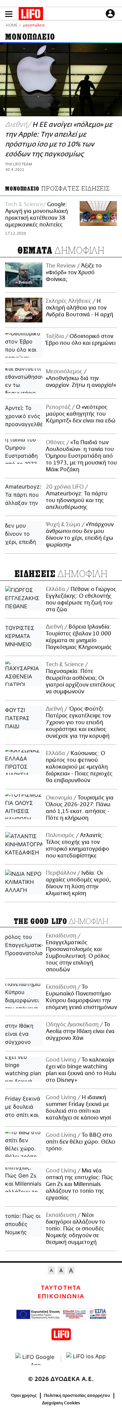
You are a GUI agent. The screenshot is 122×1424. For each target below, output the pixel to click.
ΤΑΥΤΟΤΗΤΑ (61, 1288)
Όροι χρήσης (24, 1395)
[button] (9, 14)
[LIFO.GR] (31, 15)
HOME (11, 25)
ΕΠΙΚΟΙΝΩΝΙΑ (61, 1296)
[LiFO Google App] (35, 1359)
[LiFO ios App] (86, 1359)
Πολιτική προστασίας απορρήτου (77, 1395)
